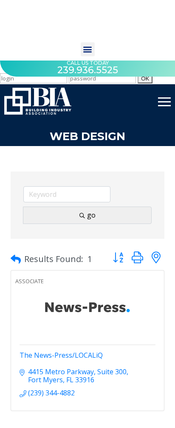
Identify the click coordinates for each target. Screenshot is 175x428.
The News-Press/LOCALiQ (61, 355)
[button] (88, 49)
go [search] (91, 215)
